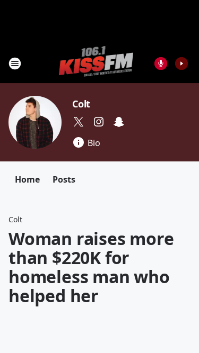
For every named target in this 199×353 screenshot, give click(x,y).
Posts (64, 179)
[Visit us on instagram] (98, 121)
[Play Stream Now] (181, 63)
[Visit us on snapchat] (119, 121)
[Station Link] (96, 63)
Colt (81, 103)
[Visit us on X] (78, 121)
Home (27, 179)
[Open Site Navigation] (14, 63)
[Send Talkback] (160, 63)
